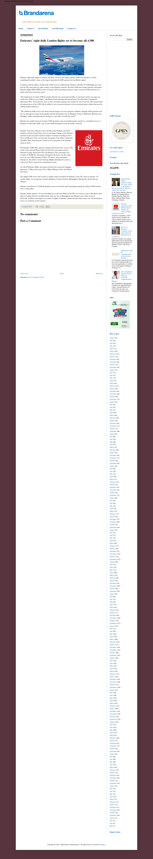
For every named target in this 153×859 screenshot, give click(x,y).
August (112, 338)
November (113, 362)
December (113, 359)
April (111, 349)
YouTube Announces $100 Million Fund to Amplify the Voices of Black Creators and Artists (122, 208)
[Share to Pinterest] (49, 207)
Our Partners (43, 28)
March (112, 351)
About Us (30, 28)
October (112, 364)
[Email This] (40, 207)
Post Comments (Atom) (36, 277)
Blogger (102, 844)
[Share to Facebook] (47, 207)
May (111, 346)
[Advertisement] (121, 77)
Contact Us (71, 28)
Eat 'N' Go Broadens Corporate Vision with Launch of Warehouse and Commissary (122, 232)
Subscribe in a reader (117, 152)
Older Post (99, 273)
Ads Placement (57, 28)
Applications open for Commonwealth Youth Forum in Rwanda (126, 254)
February (112, 354)
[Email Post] (36, 206)
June (111, 343)
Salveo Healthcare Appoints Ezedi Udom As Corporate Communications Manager (122, 276)
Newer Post (24, 273)
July (111, 340)
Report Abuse (115, 832)
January (112, 356)
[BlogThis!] (43, 207)
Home (21, 28)
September (113, 367)
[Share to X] (45, 207)
